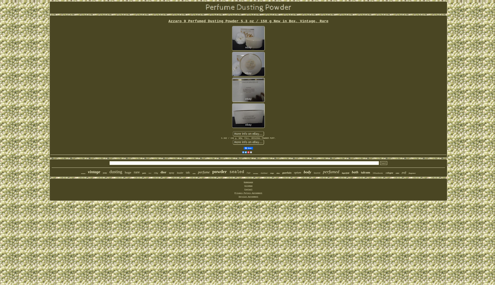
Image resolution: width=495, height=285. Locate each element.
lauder (180, 172)
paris (144, 173)
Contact (248, 190)
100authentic (378, 173)
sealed (236, 172)
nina (278, 173)
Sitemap (248, 186)
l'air (249, 173)
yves (105, 173)
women (83, 173)
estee (397, 173)
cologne (389, 173)
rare (137, 172)
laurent (317, 173)
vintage (94, 171)
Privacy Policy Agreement (248, 193)
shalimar (264, 173)
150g (156, 173)
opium (297, 172)
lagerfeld (345, 173)
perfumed (331, 171)
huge (128, 172)
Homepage (248, 182)
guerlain (286, 172)
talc (188, 172)
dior (163, 172)
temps (272, 173)
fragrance (412, 173)
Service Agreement (248, 197)
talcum (365, 172)
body (307, 172)
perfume (204, 172)
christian (255, 173)
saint (194, 173)
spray (171, 172)
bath (355, 172)
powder (219, 171)
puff (404, 172)
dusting (115, 171)
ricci (149, 173)
